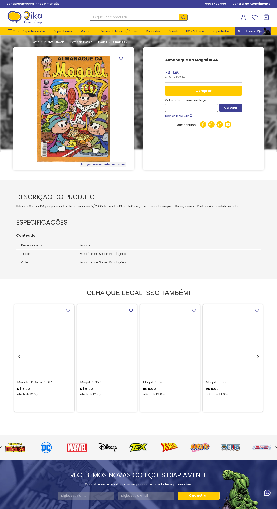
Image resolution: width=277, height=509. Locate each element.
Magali (102, 42)
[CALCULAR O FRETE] (230, 108)
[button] (16, 358)
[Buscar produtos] (185, 17)
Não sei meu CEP (177, 116)
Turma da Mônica (81, 42)
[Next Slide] (276, 448)
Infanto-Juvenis (54, 42)
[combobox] (138, 17)
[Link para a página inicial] (35, 42)
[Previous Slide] (1, 448)
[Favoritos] (254, 17)
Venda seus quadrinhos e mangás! (33, 4)
